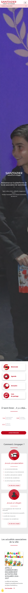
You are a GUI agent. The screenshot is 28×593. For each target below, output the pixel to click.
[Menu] (25, 3)
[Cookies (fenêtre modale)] (2, 590)
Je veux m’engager (14, 432)
